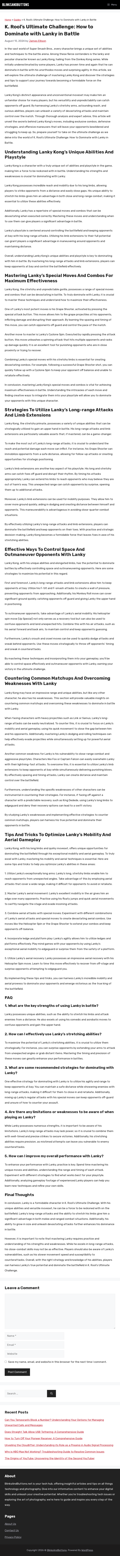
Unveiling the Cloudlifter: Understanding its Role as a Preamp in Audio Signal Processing (59, 1445)
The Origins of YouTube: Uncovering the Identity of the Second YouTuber (50, 1458)
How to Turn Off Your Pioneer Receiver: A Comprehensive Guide (43, 1438)
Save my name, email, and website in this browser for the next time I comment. (57, 1361)
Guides (17, 19)
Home (8, 19)
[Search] (51, 1393)
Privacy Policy (13, 1537)
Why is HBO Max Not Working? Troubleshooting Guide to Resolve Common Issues (54, 1451)
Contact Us (12, 1530)
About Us (10, 1523)
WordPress (87, 1550)
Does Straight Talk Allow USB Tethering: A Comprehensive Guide (44, 1431)
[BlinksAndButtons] (16, 4)
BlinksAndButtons (57, 1550)
